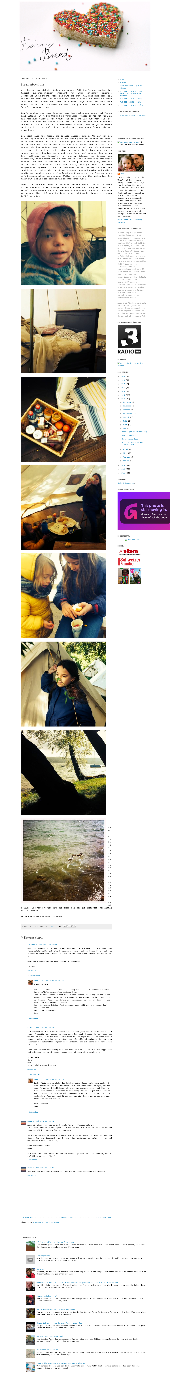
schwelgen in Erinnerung (134, 432)
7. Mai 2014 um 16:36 (43, 1168)
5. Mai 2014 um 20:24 (53, 981)
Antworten (32, 970)
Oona (29, 1121)
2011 (123, 473)
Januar (126, 461)
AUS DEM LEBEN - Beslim (131, 105)
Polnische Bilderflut (47, 1350)
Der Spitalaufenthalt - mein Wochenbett (57, 1309)
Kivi (29, 1028)
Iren (36, 981)
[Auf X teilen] (69, 926)
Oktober (127, 410)
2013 (123, 465)
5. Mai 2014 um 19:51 (46, 945)
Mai (125, 428)
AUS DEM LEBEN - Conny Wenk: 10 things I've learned (131, 93)
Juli (125, 421)
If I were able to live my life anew (55, 1242)
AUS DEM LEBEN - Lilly (131, 99)
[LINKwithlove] (132, 540)
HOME (122, 80)
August (126, 417)
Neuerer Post (28, 1218)
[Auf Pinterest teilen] (74, 926)
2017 (123, 388)
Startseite (66, 1218)
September (128, 413)
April (126, 449)
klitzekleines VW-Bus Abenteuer (132, 444)
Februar (127, 457)
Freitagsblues (129, 435)
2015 (123, 395)
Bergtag (40, 1269)
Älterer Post (104, 1218)
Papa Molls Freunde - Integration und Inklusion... (63, 1363)
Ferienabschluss (130, 439)
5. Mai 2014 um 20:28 (53, 1079)
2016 (123, 391)
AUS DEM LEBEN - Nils (130, 102)
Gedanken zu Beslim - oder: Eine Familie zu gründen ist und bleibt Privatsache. (78, 1283)
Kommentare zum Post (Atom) (46, 1222)
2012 (123, 469)
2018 (123, 384)
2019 (123, 380)
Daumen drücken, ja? (47, 1296)
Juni (125, 425)
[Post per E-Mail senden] (59, 926)
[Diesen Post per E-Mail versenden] (64, 926)
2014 (123, 399)
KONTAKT (123, 83)
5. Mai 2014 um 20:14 (43, 1028)
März (125, 453)
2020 (123, 376)
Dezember (127, 402)
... (27, 41)
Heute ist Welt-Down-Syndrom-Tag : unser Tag (59, 1323)
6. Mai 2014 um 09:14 (43, 1121)
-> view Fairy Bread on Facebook (132, 116)
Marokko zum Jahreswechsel (50, 1336)
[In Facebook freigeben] (72, 926)
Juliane (31, 945)
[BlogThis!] (67, 926)
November (127, 406)
